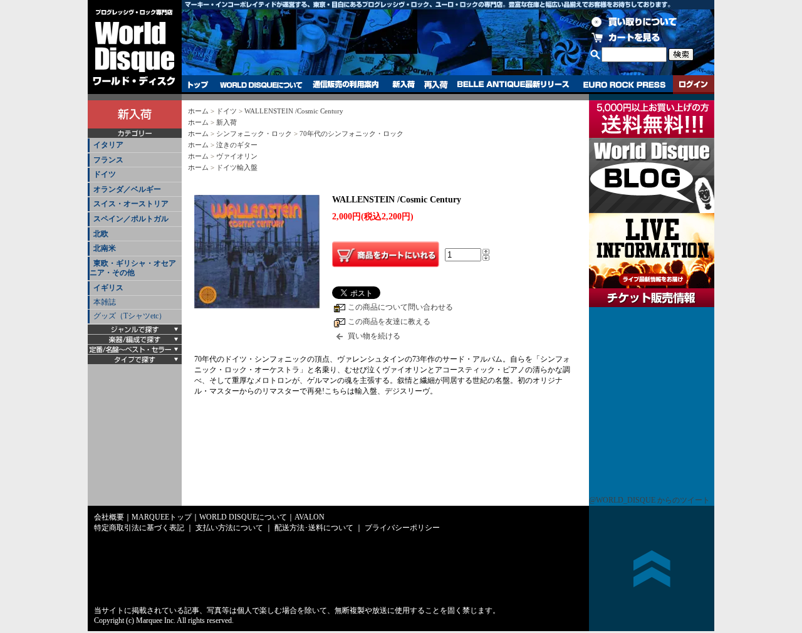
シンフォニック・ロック (254, 133)
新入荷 (403, 84)
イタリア (108, 144)
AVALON (309, 517)
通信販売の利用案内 (345, 84)
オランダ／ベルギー (127, 189)
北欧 (100, 233)
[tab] (135, 146)
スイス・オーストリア (131, 203)
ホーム (198, 111)
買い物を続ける (374, 336)
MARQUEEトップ (162, 517)
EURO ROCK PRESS (624, 84)
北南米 (104, 248)
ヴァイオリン (237, 156)
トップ (198, 84)
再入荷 (436, 84)
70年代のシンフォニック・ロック (351, 133)
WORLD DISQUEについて (260, 84)
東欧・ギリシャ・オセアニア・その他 (133, 268)
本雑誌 (104, 302)
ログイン (693, 84)
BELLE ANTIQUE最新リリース (513, 84)
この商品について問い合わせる (400, 307)
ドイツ (104, 174)
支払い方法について (229, 527)
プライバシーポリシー (402, 527)
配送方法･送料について (313, 527)
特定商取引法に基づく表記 (139, 527)
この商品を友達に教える (389, 321)
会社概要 (109, 517)
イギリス (108, 287)
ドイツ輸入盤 (237, 167)
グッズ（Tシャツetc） (129, 315)
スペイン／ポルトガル (131, 218)
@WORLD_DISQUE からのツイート (649, 500)
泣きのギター (237, 145)
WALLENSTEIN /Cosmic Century (293, 111)
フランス (108, 159)
